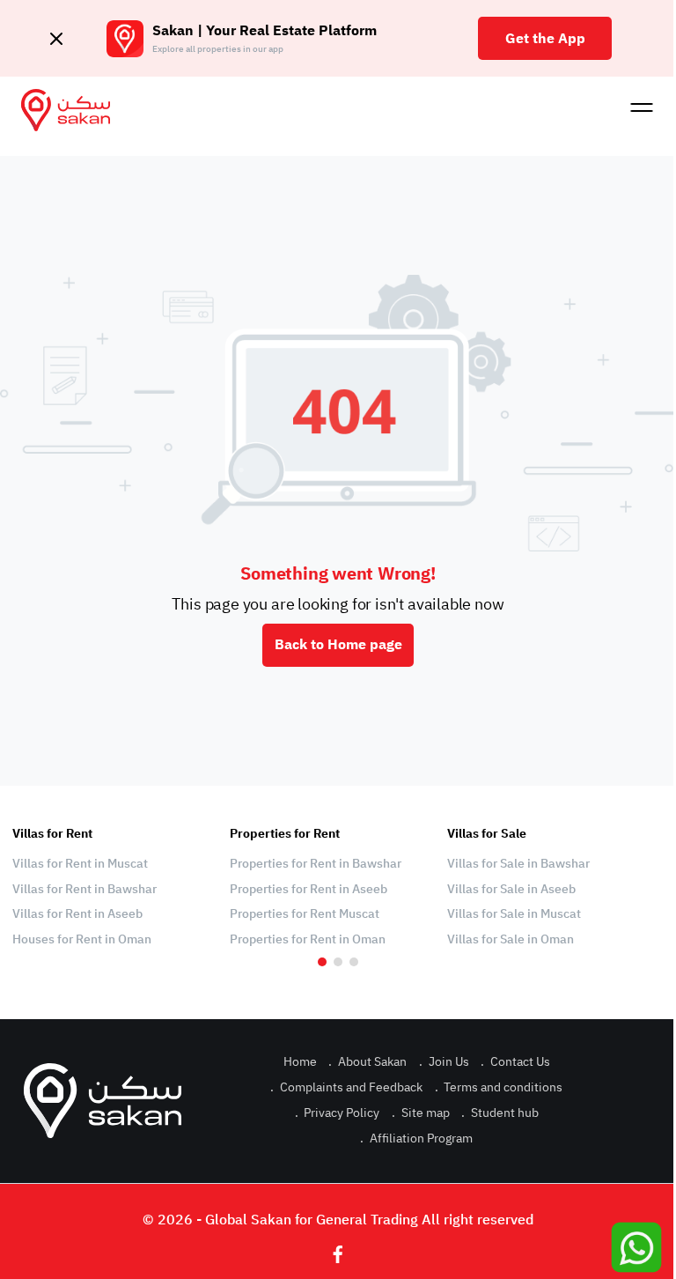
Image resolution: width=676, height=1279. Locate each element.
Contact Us (515, 1062)
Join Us (444, 1062)
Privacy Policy (337, 1113)
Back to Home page (338, 644)
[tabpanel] (112, 887)
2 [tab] (338, 961)
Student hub (500, 1113)
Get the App (545, 38)
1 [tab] (322, 961)
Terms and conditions (499, 1087)
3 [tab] (353, 961)
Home (300, 1062)
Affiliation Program (416, 1138)
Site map (421, 1113)
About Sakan (367, 1062)
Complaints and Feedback (346, 1087)
